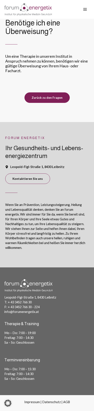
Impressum (32, 402)
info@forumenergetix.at (21, 312)
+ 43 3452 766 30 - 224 (24, 307)
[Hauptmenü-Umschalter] (85, 9)
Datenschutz (51, 402)
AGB (66, 402)
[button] (8, 403)
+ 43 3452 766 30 (20, 302)
